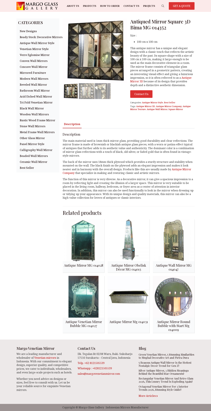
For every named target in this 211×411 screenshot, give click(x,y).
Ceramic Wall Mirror (33, 162)
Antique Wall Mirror (157, 109)
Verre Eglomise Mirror (35, 55)
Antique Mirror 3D (145, 106)
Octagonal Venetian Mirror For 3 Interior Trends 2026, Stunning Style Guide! (163, 388)
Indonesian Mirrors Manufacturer (127, 407)
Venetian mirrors (45, 358)
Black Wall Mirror (32, 108)
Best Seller (27, 168)
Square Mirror (175, 109)
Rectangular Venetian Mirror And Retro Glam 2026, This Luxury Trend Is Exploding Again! (166, 380)
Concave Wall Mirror (33, 67)
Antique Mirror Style (152, 102)
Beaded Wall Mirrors (34, 156)
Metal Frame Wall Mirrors (37, 132)
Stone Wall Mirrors (32, 126)
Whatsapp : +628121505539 (95, 368)
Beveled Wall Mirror (33, 84)
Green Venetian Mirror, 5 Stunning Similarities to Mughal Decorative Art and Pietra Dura (166, 356)
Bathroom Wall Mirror (35, 90)
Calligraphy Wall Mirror (36, 150)
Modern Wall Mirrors (34, 79)
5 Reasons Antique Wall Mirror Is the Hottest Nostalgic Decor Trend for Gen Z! (165, 364)
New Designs (28, 31)
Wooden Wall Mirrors (34, 114)
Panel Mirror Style (32, 144)
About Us (73, 5)
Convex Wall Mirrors (33, 61)
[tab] (72, 124)
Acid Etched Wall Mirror (36, 96)
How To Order (110, 5)
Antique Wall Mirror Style (37, 43)
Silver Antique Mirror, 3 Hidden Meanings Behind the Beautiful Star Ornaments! (164, 372)
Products (89, 5)
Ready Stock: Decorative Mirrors (39, 37)
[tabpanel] (129, 166)
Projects (149, 5)
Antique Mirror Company (169, 106)
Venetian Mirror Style (34, 49)
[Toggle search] (163, 6)
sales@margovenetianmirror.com (99, 374)
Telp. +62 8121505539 (91, 363)
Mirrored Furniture (33, 73)
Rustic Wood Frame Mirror (37, 120)
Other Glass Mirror (32, 138)
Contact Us (131, 5)
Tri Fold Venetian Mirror (36, 102)
